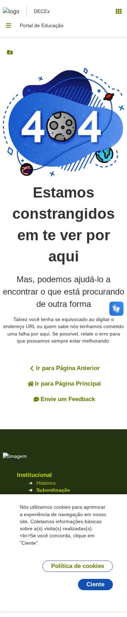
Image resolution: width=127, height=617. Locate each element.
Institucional (34, 475)
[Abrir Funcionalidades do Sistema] (118, 11)
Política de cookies (77, 566)
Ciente (95, 584)
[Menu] (8, 25)
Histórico (46, 483)
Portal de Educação (42, 25)
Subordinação (53, 490)
